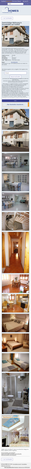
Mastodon (16, 467)
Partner (15, 1)
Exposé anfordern (15, 77)
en (25, 1)
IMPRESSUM (27, 467)
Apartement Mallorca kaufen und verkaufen (11, 454)
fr (27, 1)
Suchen (3, 1)
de (23, 1)
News (19, 1)
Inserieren (9, 1)
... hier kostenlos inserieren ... (15, 104)
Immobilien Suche (17, 464)
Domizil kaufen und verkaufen (8, 453)
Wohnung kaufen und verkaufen (8, 455)
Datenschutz (21, 467)
